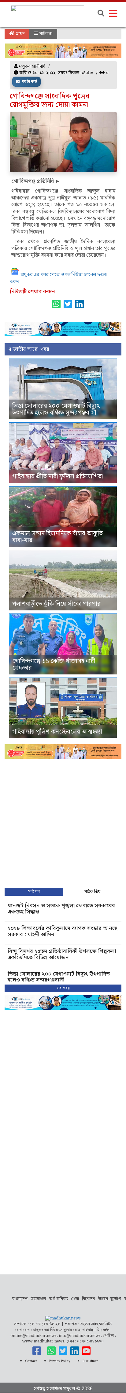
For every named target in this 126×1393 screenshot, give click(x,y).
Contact (31, 1361)
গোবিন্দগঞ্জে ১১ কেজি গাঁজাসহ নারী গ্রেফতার (53, 664)
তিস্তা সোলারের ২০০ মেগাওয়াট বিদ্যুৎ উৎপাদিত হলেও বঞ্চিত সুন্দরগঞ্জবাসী (56, 409)
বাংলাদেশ (20, 1299)
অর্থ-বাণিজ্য (58, 1299)
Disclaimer (90, 1361)
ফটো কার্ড (29, 82)
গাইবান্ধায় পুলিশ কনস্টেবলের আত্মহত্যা (57, 732)
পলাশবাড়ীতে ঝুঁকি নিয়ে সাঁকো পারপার (56, 604)
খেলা (75, 1299)
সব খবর (63, 988)
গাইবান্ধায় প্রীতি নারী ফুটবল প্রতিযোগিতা (57, 476)
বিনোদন (88, 1299)
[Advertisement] (63, 822)
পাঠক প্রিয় (92, 891)
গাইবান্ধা (45, 33)
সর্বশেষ (34, 891)
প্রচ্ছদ (19, 33)
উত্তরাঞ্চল (38, 1299)
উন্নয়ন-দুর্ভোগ (109, 1299)
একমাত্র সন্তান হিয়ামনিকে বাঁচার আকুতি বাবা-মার (57, 537)
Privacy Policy (59, 1361)
